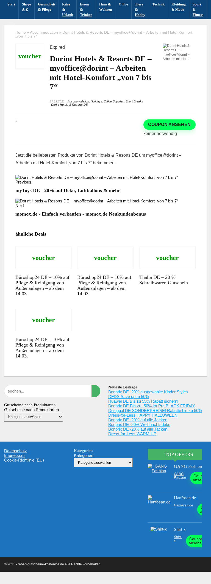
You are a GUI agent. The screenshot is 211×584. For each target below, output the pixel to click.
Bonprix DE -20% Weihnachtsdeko (139, 424)
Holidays (96, 101)
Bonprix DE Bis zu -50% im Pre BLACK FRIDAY (151, 405)
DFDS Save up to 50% (128, 396)
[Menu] (10, 27)
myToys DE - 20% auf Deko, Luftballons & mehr (67, 190)
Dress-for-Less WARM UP (132, 433)
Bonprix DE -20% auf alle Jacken (137, 419)
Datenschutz (15, 450)
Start (11, 4)
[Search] (200, 27)
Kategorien (83, 455)
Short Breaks (134, 101)
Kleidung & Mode (178, 7)
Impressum (14, 455)
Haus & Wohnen (105, 7)
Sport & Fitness (198, 9)
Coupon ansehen (169, 124)
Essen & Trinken (86, 9)
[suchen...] (95, 391)
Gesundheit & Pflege (46, 7)
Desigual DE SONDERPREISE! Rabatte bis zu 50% (155, 410)
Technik (158, 4)
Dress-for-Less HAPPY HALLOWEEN (142, 415)
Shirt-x (180, 529)
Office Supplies (114, 101)
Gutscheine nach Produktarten (31, 409)
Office (123, 4)
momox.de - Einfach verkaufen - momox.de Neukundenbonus (80, 214)
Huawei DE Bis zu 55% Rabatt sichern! (143, 401)
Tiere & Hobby (140, 9)
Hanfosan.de (185, 498)
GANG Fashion (188, 466)
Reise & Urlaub (67, 9)
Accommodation (78, 101)
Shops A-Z (26, 7)
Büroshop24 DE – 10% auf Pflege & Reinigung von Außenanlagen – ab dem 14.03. (42, 285)
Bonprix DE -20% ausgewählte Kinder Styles (148, 392)
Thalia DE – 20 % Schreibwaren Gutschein (163, 279)
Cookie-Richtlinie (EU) (24, 460)
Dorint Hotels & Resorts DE (69, 104)
